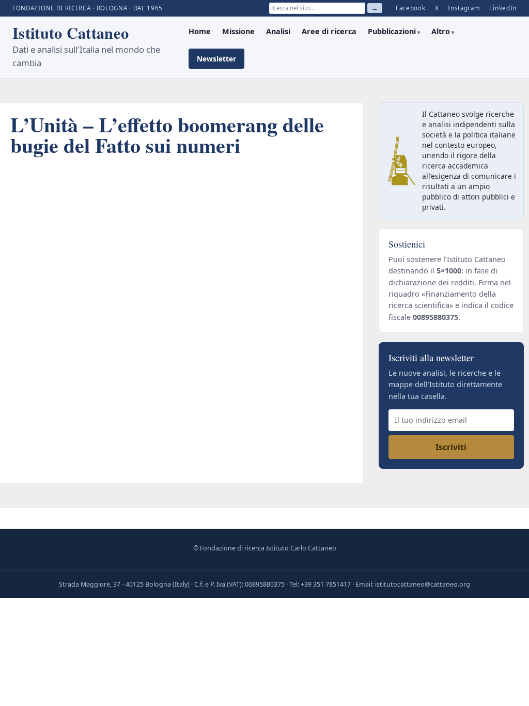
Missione (238, 31)
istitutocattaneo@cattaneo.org (422, 584)
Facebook (411, 8)
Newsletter (216, 59)
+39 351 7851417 (326, 584)
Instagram (464, 8)
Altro (440, 31)
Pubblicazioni (392, 31)
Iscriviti (450, 447)
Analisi (278, 31)
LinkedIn (503, 8)
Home (200, 31)
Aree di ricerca (329, 31)
